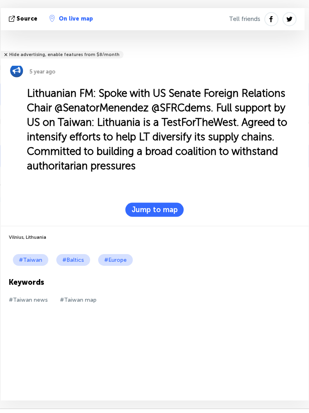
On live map (76, 18)
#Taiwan (30, 260)
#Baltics (73, 260)
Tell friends (244, 19)
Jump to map (155, 209)
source (26, 18)
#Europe (115, 260)
